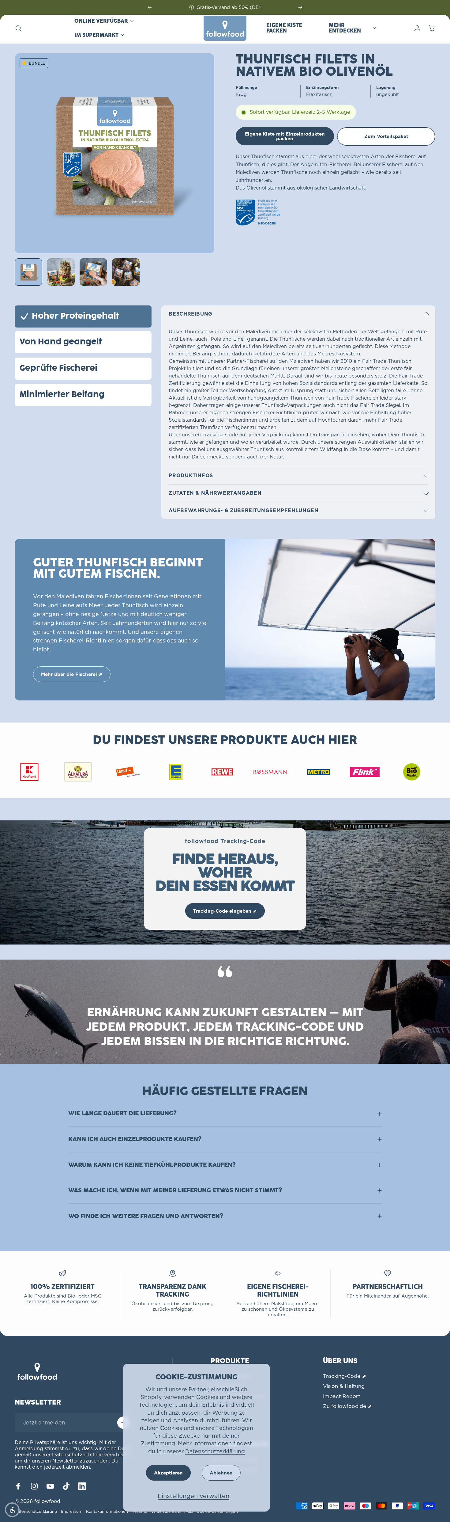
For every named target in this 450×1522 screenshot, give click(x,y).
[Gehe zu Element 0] (28, 272)
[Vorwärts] (300, 7)
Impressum (71, 1511)
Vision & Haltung (344, 1386)
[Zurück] (149, 7)
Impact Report (341, 1396)
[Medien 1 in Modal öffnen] (114, 153)
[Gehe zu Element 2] (61, 272)
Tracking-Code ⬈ (344, 1376)
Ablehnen (221, 1473)
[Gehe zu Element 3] (93, 272)
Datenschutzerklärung (215, 1451)
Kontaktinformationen (107, 1511)
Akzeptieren (168, 1473)
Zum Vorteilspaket (386, 136)
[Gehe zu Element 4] (126, 272)
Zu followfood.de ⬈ (347, 1406)
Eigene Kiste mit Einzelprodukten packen (285, 136)
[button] (12, 1509)
